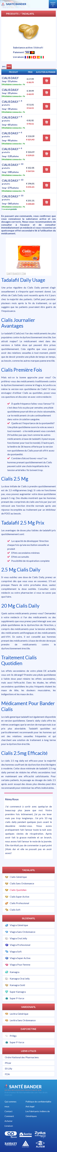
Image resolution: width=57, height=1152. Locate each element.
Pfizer (8, 1062)
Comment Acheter (9, 1118)
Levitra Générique (19, 1013)
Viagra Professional (20, 944)
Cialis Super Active (19, 896)
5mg (9, 67)
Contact (8, 1111)
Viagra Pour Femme (20, 964)
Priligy (13, 1035)
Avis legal (30, 1106)
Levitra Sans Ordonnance (23, 1020)
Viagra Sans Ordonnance (22, 931)
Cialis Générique (18, 876)
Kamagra (14, 972)
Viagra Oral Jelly (18, 938)
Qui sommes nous (10, 1104)
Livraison (9, 1126)
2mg (4, 67)
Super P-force (17, 998)
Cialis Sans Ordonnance (22, 883)
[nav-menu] (53, 4)
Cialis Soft (15, 909)
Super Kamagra (18, 991)
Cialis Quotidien (18, 889)
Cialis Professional (19, 903)
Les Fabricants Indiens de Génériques (38, 1113)
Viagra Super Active (20, 958)
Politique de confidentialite (38, 1101)
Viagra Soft (16, 951)
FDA (7, 1074)
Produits (12, 13)
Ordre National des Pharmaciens (22, 1057)
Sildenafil (28, 918)
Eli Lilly (8, 1068)
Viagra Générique (19, 925)
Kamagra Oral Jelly (20, 978)
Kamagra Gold (17, 985)
